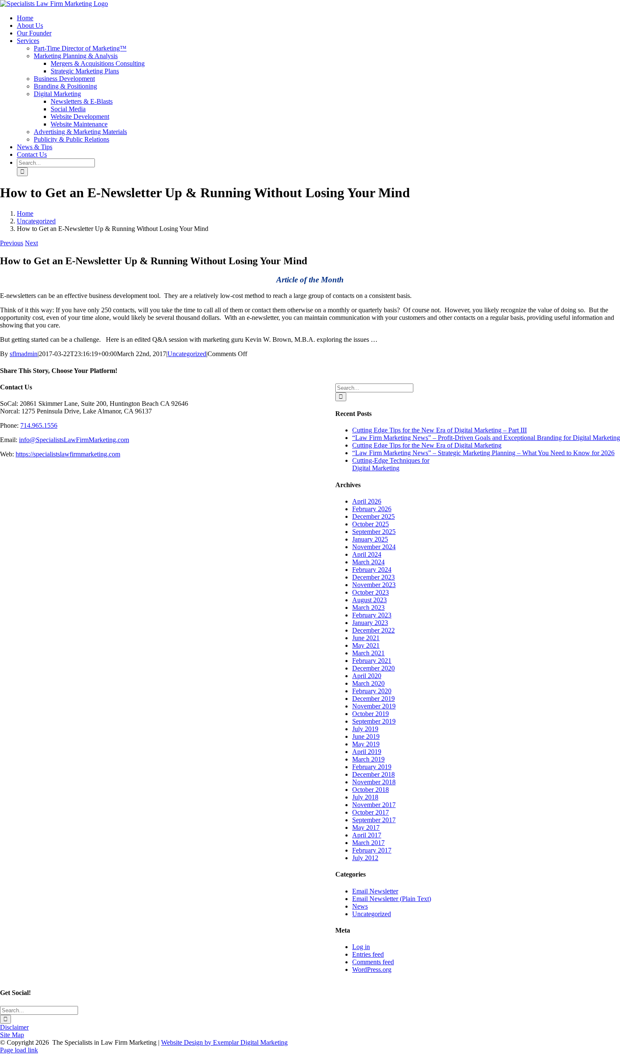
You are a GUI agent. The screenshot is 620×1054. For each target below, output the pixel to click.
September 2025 (374, 531)
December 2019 (373, 698)
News (360, 906)
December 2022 (373, 630)
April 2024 (366, 554)
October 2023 (370, 592)
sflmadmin (24, 353)
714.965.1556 (38, 425)
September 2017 (374, 819)
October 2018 (370, 789)
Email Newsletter (375, 891)
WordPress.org (371, 969)
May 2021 (366, 645)
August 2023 (369, 599)
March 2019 (368, 759)
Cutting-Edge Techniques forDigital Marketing (390, 464)
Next (31, 243)
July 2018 (365, 797)
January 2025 (370, 539)
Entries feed (368, 954)
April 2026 (366, 501)
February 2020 (371, 691)
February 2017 (371, 850)
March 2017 (368, 842)
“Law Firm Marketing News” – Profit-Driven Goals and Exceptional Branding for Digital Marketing (486, 437)
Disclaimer (14, 1027)
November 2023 (374, 584)
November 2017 (374, 804)
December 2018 (373, 774)
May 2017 (366, 827)
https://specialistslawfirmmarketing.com (68, 454)
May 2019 (366, 744)
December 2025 (373, 516)
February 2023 (371, 615)
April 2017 (366, 835)
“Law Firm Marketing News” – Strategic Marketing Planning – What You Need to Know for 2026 (483, 452)
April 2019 (366, 751)
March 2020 (368, 683)
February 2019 (371, 766)
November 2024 (374, 546)
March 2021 (368, 653)
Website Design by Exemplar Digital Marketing (224, 1042)
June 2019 (366, 736)
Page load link (19, 1050)
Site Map (12, 1034)
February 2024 (371, 569)
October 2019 (370, 713)
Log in (361, 946)
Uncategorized (186, 353)
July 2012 (365, 857)
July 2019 (365, 728)
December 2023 (373, 577)
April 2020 (366, 675)
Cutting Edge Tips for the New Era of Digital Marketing (426, 445)
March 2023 (368, 607)
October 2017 (370, 812)
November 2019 (374, 706)
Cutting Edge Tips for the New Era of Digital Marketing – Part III (439, 430)
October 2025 (370, 524)
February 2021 (371, 660)
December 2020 (373, 668)
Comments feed (373, 961)
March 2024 (368, 562)
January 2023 (370, 622)
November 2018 (374, 782)
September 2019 (374, 721)
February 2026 (371, 508)
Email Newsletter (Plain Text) (391, 898)
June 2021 (366, 637)
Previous (11, 243)
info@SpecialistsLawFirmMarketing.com (74, 439)
